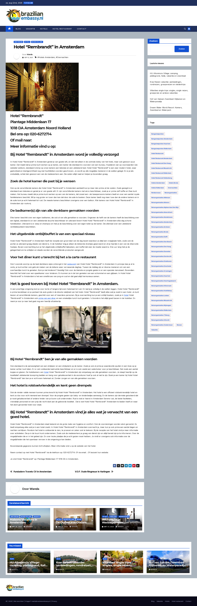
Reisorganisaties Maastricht (161, 300)
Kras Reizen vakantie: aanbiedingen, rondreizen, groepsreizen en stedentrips (75, 565)
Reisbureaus (156, 193)
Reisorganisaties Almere (160, 202)
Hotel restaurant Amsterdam (161, 158)
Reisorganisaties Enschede (161, 266)
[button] (185, 29)
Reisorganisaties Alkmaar (160, 197)
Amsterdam (18, 42)
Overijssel (113, 516)
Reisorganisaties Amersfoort (161, 212)
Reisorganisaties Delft (159, 237)
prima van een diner (47, 298)
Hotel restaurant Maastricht (161, 168)
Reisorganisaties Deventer (161, 251)
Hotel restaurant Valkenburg (161, 178)
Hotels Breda (173, 183)
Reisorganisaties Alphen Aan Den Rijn (165, 207)
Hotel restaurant (62, 29)
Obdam (78, 519)
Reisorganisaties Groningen (161, 271)
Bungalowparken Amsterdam (161, 139)
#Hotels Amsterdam (46, 57)
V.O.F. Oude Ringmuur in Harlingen (92, 471)
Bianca (15, 569)
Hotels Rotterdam (157, 188)
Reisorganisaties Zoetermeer (162, 325)
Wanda (29, 54)
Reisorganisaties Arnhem (160, 227)
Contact (81, 29)
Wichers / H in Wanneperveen (112, 521)
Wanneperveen (124, 516)
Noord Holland (37, 42)
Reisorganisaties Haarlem (160, 276)
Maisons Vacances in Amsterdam (23, 521)
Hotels (44, 29)
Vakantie (30, 29)
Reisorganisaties (171, 193)
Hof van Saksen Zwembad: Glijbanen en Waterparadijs (167, 564)
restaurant (71, 264)
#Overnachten (62, 57)
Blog (18, 29)
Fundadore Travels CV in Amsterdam (33, 471)
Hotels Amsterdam (158, 183)
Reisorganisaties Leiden (160, 295)
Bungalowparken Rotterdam (161, 148)
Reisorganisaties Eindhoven (161, 261)
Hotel (126, 295)
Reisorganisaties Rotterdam (161, 310)
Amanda (29, 527)
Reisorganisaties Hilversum (161, 286)
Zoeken (182, 49)
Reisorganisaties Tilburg (160, 315)
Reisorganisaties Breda (159, 232)
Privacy (54, 601)
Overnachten (172, 188)
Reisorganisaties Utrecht (160, 320)
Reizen (179, 325)
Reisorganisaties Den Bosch (161, 242)
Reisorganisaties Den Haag (161, 246)
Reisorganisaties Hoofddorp (161, 290)
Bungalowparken (157, 134)
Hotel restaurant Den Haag (161, 163)
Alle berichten (19, 601)
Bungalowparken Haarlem (160, 144)
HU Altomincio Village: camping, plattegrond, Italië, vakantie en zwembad (29, 565)
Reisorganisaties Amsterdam (161, 222)
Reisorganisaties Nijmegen (161, 305)
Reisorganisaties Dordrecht (161, 256)
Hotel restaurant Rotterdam (161, 173)
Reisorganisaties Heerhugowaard (163, 281)
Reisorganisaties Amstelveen (161, 217)
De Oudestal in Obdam (71, 522)
